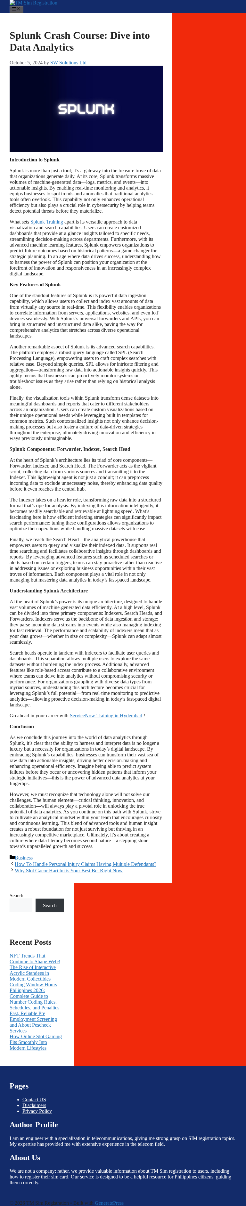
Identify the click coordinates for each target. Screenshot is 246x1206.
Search (16, 895)
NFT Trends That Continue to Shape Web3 (35, 958)
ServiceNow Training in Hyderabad (106, 715)
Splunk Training (46, 221)
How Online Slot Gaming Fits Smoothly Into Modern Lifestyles (36, 1042)
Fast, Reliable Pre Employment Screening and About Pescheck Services (33, 1022)
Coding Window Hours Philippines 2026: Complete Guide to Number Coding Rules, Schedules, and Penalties (34, 996)
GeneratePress (109, 1203)
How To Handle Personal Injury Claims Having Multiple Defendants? (85, 864)
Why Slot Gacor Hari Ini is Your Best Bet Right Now (69, 870)
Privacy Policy (37, 1111)
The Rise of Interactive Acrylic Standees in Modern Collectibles (33, 973)
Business (24, 857)
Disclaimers (34, 1105)
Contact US (34, 1099)
